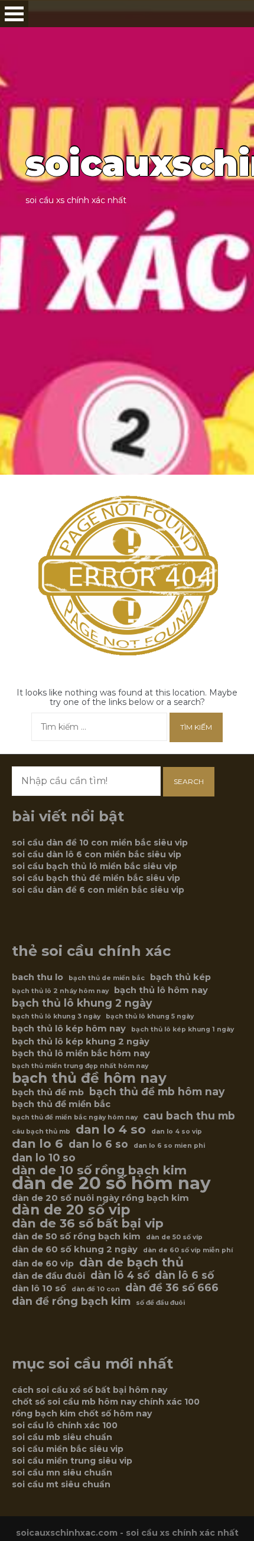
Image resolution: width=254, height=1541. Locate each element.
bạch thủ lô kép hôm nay (69, 1028)
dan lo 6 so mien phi (169, 1146)
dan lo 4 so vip (176, 1131)
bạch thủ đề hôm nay (89, 1078)
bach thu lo (37, 977)
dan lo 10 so (44, 1158)
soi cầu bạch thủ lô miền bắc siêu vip (94, 866)
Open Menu (14, 14)
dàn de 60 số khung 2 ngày (75, 1249)
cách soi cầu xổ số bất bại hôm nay (89, 1390)
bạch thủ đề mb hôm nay (156, 1092)
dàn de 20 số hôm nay (111, 1183)
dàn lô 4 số (119, 1275)
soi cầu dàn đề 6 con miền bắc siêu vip (98, 889)
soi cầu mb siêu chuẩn (62, 1437)
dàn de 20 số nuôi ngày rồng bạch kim (100, 1198)
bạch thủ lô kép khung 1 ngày (182, 1029)
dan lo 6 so (98, 1144)
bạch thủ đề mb (48, 1092)
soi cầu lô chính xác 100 (65, 1425)
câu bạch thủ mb (41, 1131)
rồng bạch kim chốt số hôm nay (82, 1413)
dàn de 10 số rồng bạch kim (99, 1170)
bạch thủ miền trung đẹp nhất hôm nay (80, 1066)
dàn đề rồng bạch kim (71, 1301)
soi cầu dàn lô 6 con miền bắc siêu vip (96, 854)
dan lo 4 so (111, 1129)
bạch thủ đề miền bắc (61, 1104)
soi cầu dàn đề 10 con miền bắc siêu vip (100, 842)
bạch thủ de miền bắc (107, 978)
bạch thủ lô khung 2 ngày (82, 1003)
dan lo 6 (37, 1144)
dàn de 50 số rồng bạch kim (76, 1236)
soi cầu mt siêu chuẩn (61, 1484)
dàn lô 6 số (184, 1275)
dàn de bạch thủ (131, 1262)
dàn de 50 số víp (174, 1237)
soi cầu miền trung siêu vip (72, 1460)
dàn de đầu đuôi (48, 1276)
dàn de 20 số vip (71, 1210)
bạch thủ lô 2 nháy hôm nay (60, 991)
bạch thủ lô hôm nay (161, 990)
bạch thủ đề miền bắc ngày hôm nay (75, 1117)
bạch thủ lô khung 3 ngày (56, 1016)
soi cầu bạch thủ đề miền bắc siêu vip (96, 878)
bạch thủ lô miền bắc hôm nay (81, 1053)
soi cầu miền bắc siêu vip (67, 1449)
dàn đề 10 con (95, 1289)
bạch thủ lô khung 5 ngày (150, 1016)
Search (189, 781)
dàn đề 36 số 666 (172, 1288)
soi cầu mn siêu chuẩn (62, 1472)
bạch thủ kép (180, 977)
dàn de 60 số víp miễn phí (188, 1250)
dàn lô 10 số (39, 1288)
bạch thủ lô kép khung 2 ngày (80, 1041)
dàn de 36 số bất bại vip (88, 1223)
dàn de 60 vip (43, 1263)
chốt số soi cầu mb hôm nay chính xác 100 (106, 1401)
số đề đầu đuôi (160, 1303)
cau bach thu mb (189, 1116)
